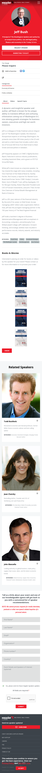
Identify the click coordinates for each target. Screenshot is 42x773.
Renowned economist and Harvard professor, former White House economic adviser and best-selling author (21, 428)
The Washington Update (10, 242)
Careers (4, 741)
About (5, 101)
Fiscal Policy (14, 239)
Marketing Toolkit (21, 53)
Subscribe (22, 727)
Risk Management (24, 242)
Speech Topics (22, 101)
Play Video (21, 23)
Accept (21, 768)
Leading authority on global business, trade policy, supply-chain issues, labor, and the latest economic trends (20, 571)
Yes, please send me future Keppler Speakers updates (22, 686)
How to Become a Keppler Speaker (12, 734)
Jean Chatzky (9, 494)
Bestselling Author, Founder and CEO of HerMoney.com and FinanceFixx (16, 499)
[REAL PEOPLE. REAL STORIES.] (8, 3)
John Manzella (10, 564)
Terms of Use (6, 751)
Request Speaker (21, 48)
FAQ (3, 744)
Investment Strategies (32, 239)
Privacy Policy (6, 748)
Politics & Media (7, 93)
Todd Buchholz (10, 421)
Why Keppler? (6, 737)
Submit (21, 706)
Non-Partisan (35, 242)
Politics (22, 239)
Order (6, 351)
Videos (12, 101)
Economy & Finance (8, 88)
